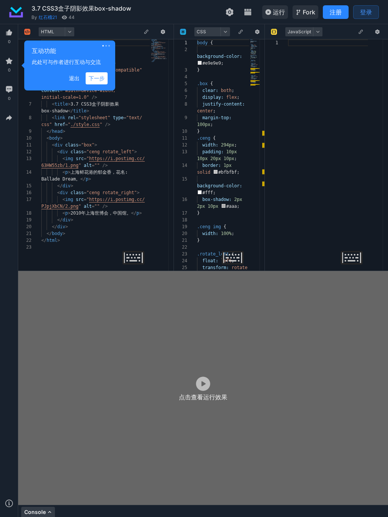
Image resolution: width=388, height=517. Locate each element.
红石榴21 (48, 17)
